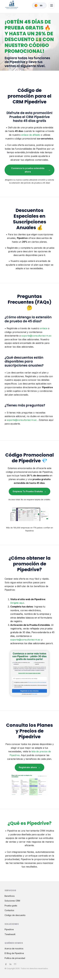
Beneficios (10, 896)
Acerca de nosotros (14, 948)
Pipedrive (9, 929)
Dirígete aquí (17, 602)
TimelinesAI (10, 934)
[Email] (15, 964)
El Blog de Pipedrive (14, 953)
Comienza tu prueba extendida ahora (31, 170)
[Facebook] (6, 964)
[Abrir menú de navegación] (51, 5)
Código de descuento (15, 915)
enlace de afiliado (30, 134)
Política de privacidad (15, 958)
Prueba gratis (11, 905)
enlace (43, 328)
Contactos (9, 910)
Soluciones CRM (12, 900)
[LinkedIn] (10, 964)
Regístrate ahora (29, 767)
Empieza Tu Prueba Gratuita (29, 491)
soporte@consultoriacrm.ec (36, 335)
